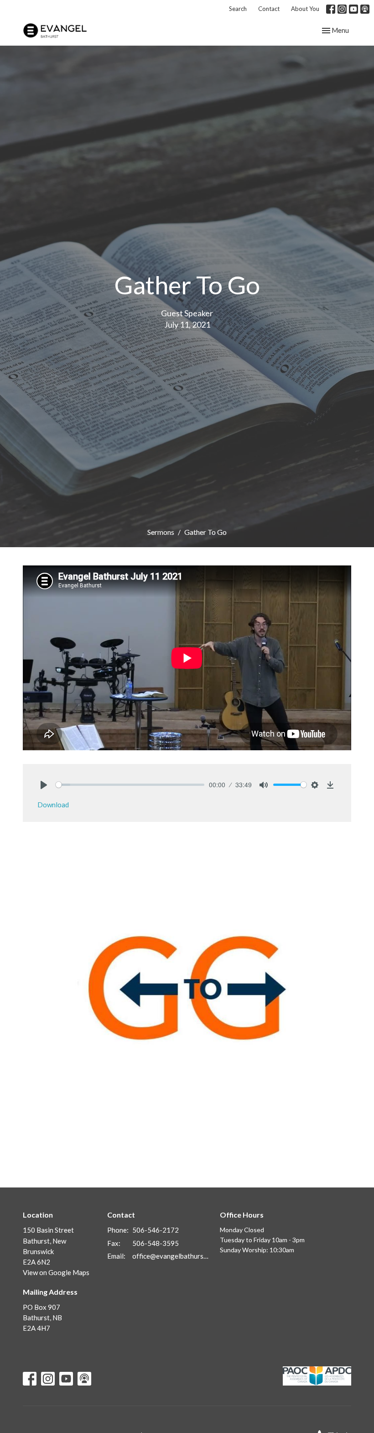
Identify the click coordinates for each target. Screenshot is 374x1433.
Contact (269, 8)
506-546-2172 (155, 1230)
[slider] (130, 784)
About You (305, 8)
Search (238, 8)
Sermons (160, 532)
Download (53, 804)
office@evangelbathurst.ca (171, 1256)
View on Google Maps (56, 1272)
